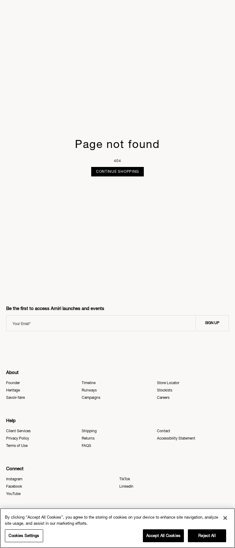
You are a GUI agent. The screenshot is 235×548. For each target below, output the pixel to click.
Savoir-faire (15, 397)
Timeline (88, 383)
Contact (163, 431)
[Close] (225, 518)
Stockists (164, 390)
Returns (88, 438)
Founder (13, 383)
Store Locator (168, 383)
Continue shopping (117, 171)
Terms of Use (17, 446)
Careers (163, 397)
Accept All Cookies (163, 535)
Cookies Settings (24, 535)
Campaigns (91, 397)
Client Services (18, 431)
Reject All (206, 535)
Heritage (13, 390)
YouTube (13, 494)
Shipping (89, 431)
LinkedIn (126, 486)
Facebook (14, 486)
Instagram (14, 479)
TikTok (124, 479)
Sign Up (212, 323)
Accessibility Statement (176, 438)
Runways (89, 390)
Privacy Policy (17, 438)
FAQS (86, 446)
